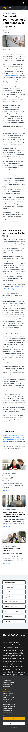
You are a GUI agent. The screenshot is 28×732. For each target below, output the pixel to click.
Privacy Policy (14, 727)
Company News (9, 587)
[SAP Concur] (9, 3)
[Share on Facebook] (12, 49)
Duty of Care (8, 597)
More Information (14, 723)
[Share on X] (9, 49)
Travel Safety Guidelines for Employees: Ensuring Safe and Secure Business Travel (13, 514)
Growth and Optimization (11, 611)
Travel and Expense (10, 621)
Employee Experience (11, 601)
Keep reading (6, 490)
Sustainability (8, 616)
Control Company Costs (11, 592)
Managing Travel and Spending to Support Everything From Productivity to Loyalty (12, 289)
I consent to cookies (14, 718)
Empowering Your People (11, 75)
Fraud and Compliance (11, 606)
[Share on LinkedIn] (15, 49)
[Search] (23, 7)
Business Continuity (10, 582)
